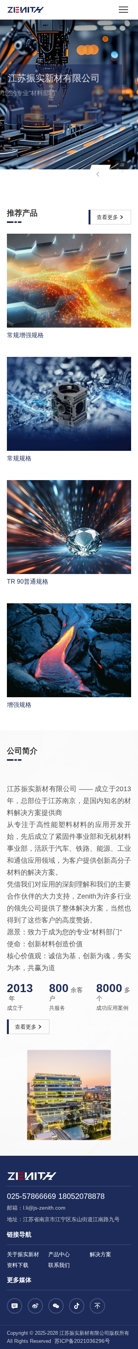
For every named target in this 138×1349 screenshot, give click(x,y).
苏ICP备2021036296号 (81, 1341)
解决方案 (100, 1254)
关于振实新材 (23, 1254)
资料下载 (17, 1265)
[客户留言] (14, 1306)
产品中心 (59, 1254)
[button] (97, 174)
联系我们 (59, 1265)
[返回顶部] (97, 1306)
